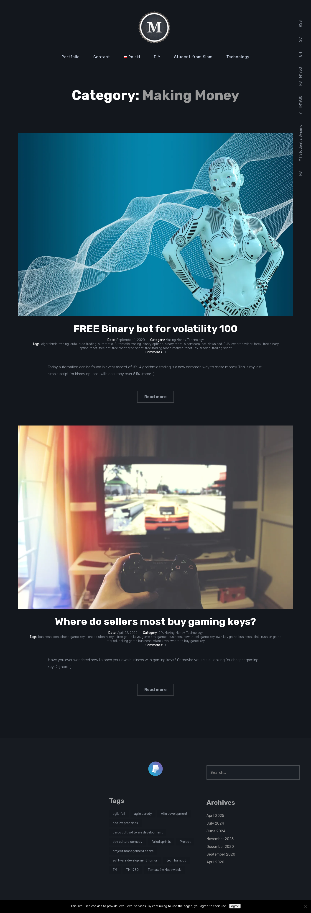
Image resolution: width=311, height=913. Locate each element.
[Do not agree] (305, 906)
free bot (104, 348)
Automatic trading (128, 344)
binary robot (173, 344)
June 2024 (215, 831)
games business (169, 637)
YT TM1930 (300, 105)
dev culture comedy (127, 842)
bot (203, 344)
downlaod (215, 344)
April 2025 (215, 815)
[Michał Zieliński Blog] (155, 27)
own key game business (234, 637)
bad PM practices (125, 823)
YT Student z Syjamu (300, 142)
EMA (227, 344)
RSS (300, 23)
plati (256, 637)
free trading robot (158, 348)
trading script (222, 348)
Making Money (176, 340)
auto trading (87, 344)
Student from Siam (193, 56)
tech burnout (176, 860)
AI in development (174, 814)
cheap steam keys (101, 637)
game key (149, 637)
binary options (153, 344)
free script (135, 348)
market (177, 348)
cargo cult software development (138, 832)
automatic (105, 344)
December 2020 (220, 846)
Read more (155, 396)
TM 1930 (132, 870)
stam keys (161, 641)
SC (300, 39)
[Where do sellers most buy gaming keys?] (155, 517)
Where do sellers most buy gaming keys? (155, 621)
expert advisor (241, 344)
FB (300, 173)
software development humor (135, 860)
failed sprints (161, 842)
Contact (101, 56)
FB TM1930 (300, 76)
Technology (237, 56)
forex (257, 344)
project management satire (133, 851)
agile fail (119, 814)
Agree (235, 906)
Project (185, 842)
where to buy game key (187, 641)
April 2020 (215, 862)
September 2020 (220, 854)
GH (300, 54)
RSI (196, 348)
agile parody (143, 814)
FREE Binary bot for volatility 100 (155, 329)
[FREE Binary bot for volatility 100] (155, 224)
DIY (157, 56)
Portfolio (71, 56)
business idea (48, 637)
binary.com (192, 344)
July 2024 (215, 823)
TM (115, 870)
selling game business (135, 641)
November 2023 (220, 839)
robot (188, 348)
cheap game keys (73, 637)
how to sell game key (199, 637)
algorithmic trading (55, 344)
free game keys (128, 637)
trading (205, 348)
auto (73, 344)
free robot (119, 348)
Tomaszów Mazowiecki (164, 870)
